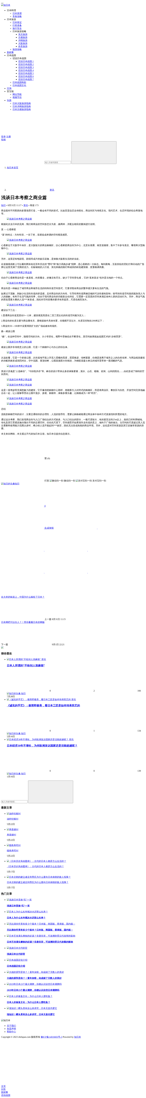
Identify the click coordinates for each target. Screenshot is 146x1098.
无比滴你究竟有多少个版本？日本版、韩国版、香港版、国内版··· (40, 930)
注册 (8, 136)
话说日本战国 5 (26, 73)
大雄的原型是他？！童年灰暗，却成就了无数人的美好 (34, 978)
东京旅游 (22, 34)
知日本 (77, 1037)
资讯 (25, 205)
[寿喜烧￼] (12, 829)
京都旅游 (22, 37)
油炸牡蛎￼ (12, 819)
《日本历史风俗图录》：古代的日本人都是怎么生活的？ (35, 866)
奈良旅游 (22, 46)
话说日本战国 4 (26, 70)
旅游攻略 (17, 49)
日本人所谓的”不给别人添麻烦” (26, 665)
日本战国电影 (19, 82)
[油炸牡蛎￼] (14, 813)
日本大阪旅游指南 (22, 103)
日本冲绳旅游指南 (22, 106)
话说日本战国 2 (26, 64)
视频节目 (17, 97)
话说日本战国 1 (26, 61)
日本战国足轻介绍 (16, 966)
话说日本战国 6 (26, 76)
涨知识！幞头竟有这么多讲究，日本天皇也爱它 (31, 1014)
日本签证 (17, 22)
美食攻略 (17, 16)
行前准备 (17, 25)
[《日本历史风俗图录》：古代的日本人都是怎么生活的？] (36, 861)
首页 (12, 167)
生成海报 (49, 528)
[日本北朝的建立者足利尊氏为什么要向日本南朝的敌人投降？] (39, 877)
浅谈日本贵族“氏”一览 (18, 905)
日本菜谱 (17, 13)
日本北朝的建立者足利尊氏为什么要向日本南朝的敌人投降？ (37, 882)
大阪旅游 (22, 43)
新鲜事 (10, 52)
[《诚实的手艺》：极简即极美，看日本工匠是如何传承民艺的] (39, 699)
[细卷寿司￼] (14, 845)
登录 (3, 136)
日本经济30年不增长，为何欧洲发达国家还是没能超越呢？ (42, 745)
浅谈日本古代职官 (16, 954)
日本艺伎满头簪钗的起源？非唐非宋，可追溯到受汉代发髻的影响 (40, 942)
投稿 (3, 139)
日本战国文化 (19, 85)
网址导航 (17, 94)
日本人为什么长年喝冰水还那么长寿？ (26, 917)
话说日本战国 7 (26, 79)
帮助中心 (11, 1031)
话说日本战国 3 (26, 67)
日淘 (9, 88)
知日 (3, 205)
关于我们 (11, 1025)
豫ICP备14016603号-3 (51, 1037)
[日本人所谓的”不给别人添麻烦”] (24, 659)
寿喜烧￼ (11, 834)
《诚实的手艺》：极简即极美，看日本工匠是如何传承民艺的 (43, 705)
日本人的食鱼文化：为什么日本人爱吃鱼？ (28, 1002)
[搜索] (93, 152)
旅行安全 (17, 28)
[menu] (2, 3)
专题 (9, 100)
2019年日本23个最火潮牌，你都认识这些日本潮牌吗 (33, 990)
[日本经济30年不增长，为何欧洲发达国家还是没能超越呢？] (38, 739)
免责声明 (11, 1028)
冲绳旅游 (22, 40)
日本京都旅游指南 (22, 109)
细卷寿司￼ (12, 850)
